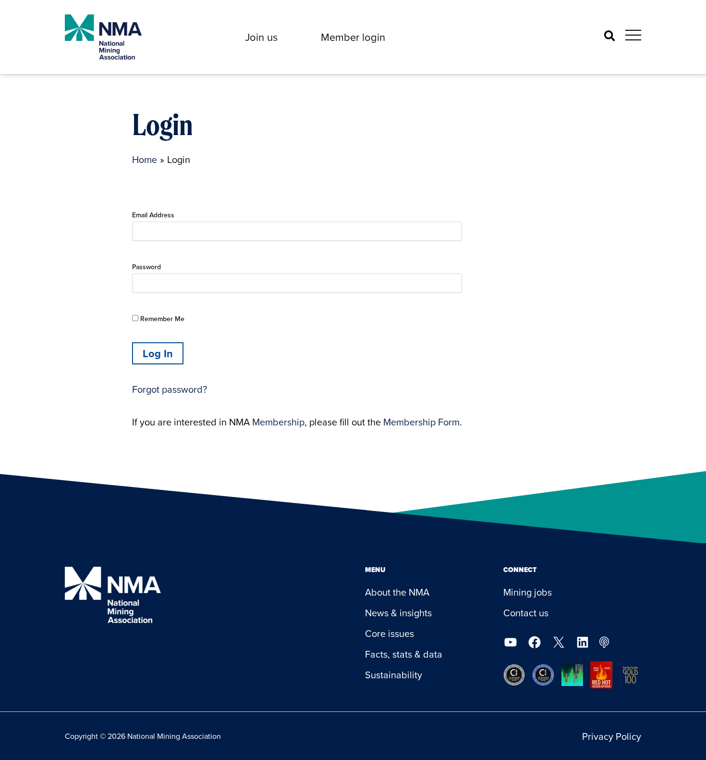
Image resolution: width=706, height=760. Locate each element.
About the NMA (397, 592)
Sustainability (393, 675)
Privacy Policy (611, 736)
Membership (278, 422)
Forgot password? (169, 389)
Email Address (153, 215)
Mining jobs (527, 592)
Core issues (389, 633)
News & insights (398, 613)
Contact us (525, 613)
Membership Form (421, 422)
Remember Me (161, 319)
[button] (261, 37)
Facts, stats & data (403, 654)
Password (146, 267)
